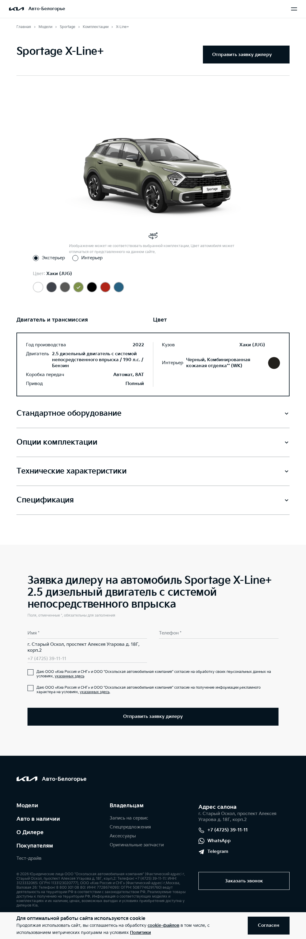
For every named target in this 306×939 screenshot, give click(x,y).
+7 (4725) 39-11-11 (46, 659)
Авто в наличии (38, 819)
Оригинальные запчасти (137, 845)
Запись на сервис (129, 818)
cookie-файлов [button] (163, 925)
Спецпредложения (130, 827)
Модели (27, 806)
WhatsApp (219, 841)
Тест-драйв (29, 858)
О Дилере (30, 832)
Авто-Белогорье (46, 9)
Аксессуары (123, 836)
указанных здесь (69, 676)
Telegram (217, 851)
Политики (140, 932)
